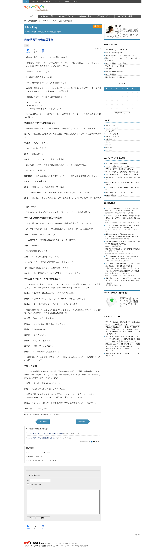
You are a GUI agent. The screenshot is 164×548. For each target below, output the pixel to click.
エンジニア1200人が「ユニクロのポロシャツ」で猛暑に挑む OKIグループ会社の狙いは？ (122, 209)
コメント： (30, 488)
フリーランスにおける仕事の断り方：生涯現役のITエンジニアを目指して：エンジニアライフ (122, 323)
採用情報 (85, 546)
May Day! (53, 21)
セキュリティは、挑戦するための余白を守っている (122, 178)
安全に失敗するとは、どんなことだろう (119, 192)
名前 (28, 480)
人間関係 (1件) (110, 139)
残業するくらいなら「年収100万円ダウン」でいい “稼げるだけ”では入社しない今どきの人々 (122, 235)
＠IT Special (46, 1)
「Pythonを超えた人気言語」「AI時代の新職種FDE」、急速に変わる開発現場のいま (121, 257)
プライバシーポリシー (104, 16)
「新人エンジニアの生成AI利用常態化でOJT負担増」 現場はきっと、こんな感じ (122, 272)
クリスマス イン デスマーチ (39, 452)
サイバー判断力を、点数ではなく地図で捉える (121, 172)
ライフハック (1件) (111, 134)
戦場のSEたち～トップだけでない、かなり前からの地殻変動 (122, 59)
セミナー (57, 1)
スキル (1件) (109, 131)
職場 (27, 45)
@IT (25, 21)
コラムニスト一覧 (47, 16)
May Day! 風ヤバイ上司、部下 (115, 63)
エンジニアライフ (37, 8)
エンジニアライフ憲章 (125, 16)
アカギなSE (109, 69)
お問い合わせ (51, 546)
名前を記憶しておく (35, 484)
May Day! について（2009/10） (116, 77)
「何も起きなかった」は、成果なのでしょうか (121, 174)
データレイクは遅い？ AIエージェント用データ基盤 (53, 433)
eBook (67, 1)
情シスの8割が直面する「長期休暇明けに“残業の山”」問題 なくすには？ (122, 250)
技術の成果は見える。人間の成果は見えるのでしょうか (122, 183)
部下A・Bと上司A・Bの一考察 (116, 163)
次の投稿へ (43, 421)
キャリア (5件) (110, 125)
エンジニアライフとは (66, 16)
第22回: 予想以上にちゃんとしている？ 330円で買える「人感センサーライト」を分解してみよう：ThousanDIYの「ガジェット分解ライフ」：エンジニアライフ (122, 330)
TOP (26, 1)
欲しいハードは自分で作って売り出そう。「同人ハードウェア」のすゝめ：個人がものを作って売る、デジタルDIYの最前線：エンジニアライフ (122, 339)
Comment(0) (57, 414)
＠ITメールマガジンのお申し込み (116, 293)
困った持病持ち (110, 74)
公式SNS (36, 546)
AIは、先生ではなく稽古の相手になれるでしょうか (122, 189)
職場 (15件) (109, 147)
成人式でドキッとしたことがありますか (42, 460)
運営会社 (78, 546)
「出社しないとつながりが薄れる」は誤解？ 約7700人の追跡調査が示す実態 (122, 243)
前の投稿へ (82, 421)
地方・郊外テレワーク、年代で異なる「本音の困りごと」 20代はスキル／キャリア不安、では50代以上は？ (122, 280)
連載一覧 (35, 1)
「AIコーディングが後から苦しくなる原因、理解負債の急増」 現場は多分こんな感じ (122, 265)
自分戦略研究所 (32, 21)
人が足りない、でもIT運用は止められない (49, 438)
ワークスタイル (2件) (112, 136)
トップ (30, 16)
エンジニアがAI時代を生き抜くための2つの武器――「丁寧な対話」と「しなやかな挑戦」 (122, 226)
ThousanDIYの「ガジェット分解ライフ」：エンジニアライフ (122, 355)
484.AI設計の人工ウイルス (114, 195)
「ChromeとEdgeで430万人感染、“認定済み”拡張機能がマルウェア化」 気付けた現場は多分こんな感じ (122, 218)
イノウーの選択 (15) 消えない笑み (117, 166)
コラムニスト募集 (85, 16)
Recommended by (85, 441)
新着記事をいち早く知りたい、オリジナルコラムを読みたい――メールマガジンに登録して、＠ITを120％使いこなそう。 (130, 302)
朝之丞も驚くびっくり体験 (114, 66)
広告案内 (43, 546)
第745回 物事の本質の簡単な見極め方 (119, 169)
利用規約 (137, 534)
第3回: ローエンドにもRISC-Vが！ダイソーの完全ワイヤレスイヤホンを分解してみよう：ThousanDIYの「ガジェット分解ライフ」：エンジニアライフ (122, 347)
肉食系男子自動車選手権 (114, 71)
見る (35, 53)
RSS (98, 26)
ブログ (75, 1)
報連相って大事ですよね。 (37, 456)
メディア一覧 (28, 546)
